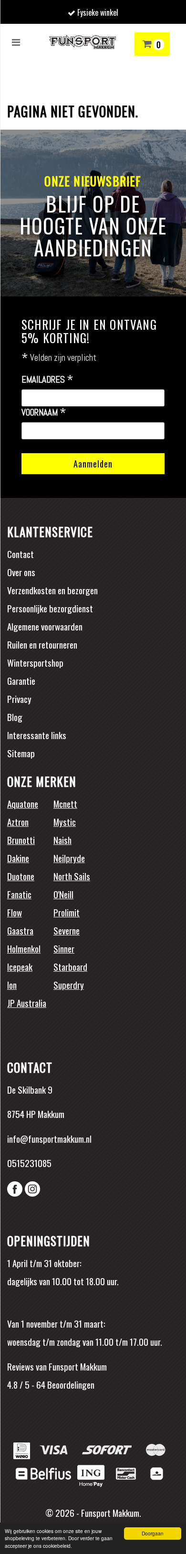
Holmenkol (24, 948)
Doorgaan (153, 1533)
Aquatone (22, 803)
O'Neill (63, 894)
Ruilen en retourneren (42, 644)
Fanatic (19, 894)
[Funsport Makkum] (82, 42)
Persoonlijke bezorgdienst (50, 608)
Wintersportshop (35, 662)
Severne (66, 930)
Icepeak (19, 966)
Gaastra (20, 930)
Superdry (68, 984)
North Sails (71, 876)
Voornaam (43, 413)
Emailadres (47, 380)
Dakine (18, 857)
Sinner (63, 948)
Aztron (18, 821)
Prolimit (66, 912)
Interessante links (36, 734)
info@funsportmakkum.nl (49, 1138)
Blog (14, 716)
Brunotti (21, 839)
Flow (14, 912)
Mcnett (65, 803)
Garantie (21, 680)
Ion (12, 984)
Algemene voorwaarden (45, 626)
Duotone (20, 876)
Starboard (70, 966)
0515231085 (29, 1162)
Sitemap (21, 753)
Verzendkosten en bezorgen (52, 590)
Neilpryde (69, 857)
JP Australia (26, 1002)
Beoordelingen (69, 1384)
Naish (62, 839)
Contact (20, 553)
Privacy (19, 698)
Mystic (64, 821)
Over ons (21, 572)
